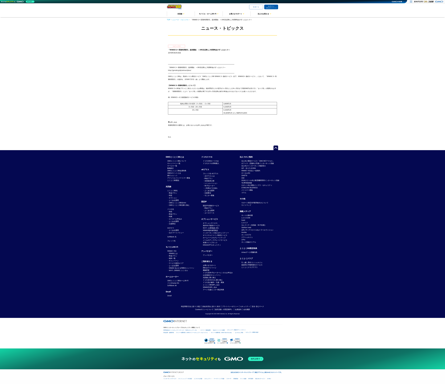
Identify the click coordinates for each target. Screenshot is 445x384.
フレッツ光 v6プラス (210, 173)
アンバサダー (208, 255)
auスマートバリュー (176, 233)
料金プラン (173, 193)
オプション (173, 198)
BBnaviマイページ (209, 268)
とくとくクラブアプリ (249, 267)
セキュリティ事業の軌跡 (252, 332)
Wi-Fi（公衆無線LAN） (211, 228)
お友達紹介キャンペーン (212, 275)
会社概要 (246, 309)
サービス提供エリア (176, 263)
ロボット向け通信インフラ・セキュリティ (256, 185)
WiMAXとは (173, 253)
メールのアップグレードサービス (215, 240)
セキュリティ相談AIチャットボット (236, 330)
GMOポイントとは (174, 173)
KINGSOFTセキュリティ (212, 245)
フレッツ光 (171, 241)
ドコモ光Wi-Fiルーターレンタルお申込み (218, 273)
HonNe (244, 232)
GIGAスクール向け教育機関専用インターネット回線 (260, 180)
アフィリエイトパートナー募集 (178, 178)
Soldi (243, 220)
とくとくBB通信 (173, 180)
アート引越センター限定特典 (213, 290)
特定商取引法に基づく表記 (190, 306)
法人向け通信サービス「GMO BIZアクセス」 (257, 161)
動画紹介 (170, 168)
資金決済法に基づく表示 (211, 306)
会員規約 (238, 309)
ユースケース (209, 213)
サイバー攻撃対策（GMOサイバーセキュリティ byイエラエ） (192, 332)
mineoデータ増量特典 (249, 252)
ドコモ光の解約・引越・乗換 (213, 282)
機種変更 (206, 270)
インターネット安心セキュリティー (216, 233)
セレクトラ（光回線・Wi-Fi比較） (253, 225)
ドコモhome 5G (173, 283)
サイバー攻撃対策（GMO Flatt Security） (222, 332)
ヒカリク (244, 223)
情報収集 (235, 378)
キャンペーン (174, 261)
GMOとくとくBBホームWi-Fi (177, 281)
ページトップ (275, 148)
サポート (256, 7)
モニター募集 (209, 195)
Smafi (169, 296)
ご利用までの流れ (211, 188)
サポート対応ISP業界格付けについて (254, 203)
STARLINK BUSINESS (249, 188)
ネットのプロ (246, 235)
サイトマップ (246, 205)
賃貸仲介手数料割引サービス (251, 265)
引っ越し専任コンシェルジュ (251, 262)
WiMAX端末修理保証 (210, 230)
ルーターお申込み (175, 219)
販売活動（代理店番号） (224, 309)
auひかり (170, 228)
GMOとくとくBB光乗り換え (179, 205)
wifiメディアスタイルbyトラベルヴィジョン (257, 230)
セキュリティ (245, 306)
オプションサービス (210, 223)
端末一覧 (172, 258)
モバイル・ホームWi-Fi (207, 14)
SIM (242, 178)
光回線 (179, 14)
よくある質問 (174, 200)
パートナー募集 (247, 190)
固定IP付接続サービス (211, 206)
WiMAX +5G (171, 251)
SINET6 (244, 175)
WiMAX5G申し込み (210, 287)
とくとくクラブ (246, 258)
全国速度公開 (209, 181)
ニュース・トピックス (180, 20)
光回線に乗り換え (209, 277)
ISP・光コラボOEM (248, 168)
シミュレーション (211, 183)
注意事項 (172, 224)
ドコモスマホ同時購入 (211, 163)
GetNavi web (246, 227)
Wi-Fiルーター (210, 186)
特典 (170, 216)
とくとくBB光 (172, 190)
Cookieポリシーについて (204, 309)
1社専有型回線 (246, 183)
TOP (168, 20)
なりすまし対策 (239, 332)
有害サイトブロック (210, 242)
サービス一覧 (172, 166)
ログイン (271, 7)
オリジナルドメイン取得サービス (215, 235)
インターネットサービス (169, 378)
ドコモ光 (170, 209)
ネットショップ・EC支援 (185, 378)
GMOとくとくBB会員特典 (176, 171)
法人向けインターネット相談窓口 (253, 166)
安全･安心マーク (258, 306)
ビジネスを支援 (198, 378)
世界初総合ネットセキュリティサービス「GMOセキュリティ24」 (180, 330)
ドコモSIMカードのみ (211, 161)
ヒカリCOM (245, 218)
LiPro (243, 240)
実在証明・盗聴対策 (168, 332)
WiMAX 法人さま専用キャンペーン (181, 268)
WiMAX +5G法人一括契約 (250, 171)
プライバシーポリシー (230, 306)
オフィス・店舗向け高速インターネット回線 (257, 163)
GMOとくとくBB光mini (177, 203)
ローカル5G (245, 173)
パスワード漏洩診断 (205, 330)
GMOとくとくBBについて (176, 161)
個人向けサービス (260, 378)
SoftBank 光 (171, 237)
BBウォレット (172, 175)
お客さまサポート (235, 14)
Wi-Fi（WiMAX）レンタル (178, 270)
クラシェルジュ (247, 237)
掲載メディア (245, 211)
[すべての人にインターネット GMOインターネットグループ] (429, 1)
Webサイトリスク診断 (219, 330)
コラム (243, 192)
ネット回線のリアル (248, 242)
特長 (170, 195)
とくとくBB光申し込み (211, 285)
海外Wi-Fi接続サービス (211, 225)
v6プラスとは (210, 176)
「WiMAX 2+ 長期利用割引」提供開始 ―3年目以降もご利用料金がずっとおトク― (221, 20)
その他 (268, 378)
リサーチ (228, 378)
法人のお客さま (263, 14)
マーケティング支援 (219, 378)
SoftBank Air (172, 285)
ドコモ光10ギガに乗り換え (213, 280)
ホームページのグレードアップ (214, 238)
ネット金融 (243, 378)
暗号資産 (250, 378)
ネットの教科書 (247, 215)
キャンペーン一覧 (173, 163)
